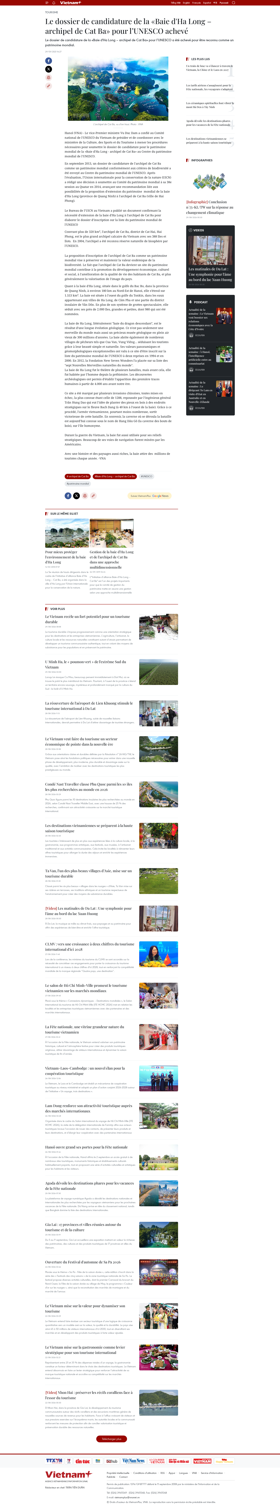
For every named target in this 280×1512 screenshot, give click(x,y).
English (186, 2)
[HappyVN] (224, 1461)
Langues (183, 1472)
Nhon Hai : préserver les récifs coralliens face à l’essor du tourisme (89, 1395)
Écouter (199, 335)
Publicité (111, 1476)
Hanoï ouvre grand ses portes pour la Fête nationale (86, 1147)
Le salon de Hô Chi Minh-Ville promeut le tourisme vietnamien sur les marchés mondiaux (86, 988)
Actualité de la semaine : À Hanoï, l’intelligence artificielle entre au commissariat (200, 355)
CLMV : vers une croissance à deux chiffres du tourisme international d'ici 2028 (89, 947)
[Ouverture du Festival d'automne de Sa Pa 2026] (158, 1272)
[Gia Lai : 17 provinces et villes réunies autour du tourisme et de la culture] (158, 1235)
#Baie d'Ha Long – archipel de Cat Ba (115, 476)
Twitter (48, 69)
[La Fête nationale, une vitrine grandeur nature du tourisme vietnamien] (158, 1037)
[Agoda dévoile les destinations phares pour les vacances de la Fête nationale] (158, 1193)
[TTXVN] (54, 1461)
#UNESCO (146, 476)
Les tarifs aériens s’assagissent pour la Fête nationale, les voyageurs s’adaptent (209, 87)
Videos (198, 230)
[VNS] (134, 1461)
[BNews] (98, 1461)
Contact (123, 1476)
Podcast (201, 302)
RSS (163, 1472)
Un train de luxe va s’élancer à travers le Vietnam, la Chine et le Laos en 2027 (209, 67)
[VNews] (69, 1461)
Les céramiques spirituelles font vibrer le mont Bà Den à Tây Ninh (210, 105)
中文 (215, 3)
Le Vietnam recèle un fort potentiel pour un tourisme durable (87, 619)
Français (196, 2)
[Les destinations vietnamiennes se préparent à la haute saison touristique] (158, 836)
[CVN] (157, 1461)
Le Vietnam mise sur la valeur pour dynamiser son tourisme (85, 1308)
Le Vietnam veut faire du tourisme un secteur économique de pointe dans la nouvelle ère (81, 741)
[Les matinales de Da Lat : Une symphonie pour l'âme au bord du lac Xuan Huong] (158, 918)
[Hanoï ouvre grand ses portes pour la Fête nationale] (158, 1157)
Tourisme (51, 12)
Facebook (48, 60)
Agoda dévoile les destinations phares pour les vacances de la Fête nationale (89, 1186)
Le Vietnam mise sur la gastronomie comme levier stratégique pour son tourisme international (85, 1350)
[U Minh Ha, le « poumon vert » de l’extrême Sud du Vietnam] (158, 672)
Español (207, 2)
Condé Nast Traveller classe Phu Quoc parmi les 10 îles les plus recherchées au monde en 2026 (88, 787)
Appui (172, 1472)
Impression (48, 77)
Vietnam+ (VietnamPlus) (71, 2)
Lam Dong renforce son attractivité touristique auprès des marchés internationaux (88, 1108)
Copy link (48, 86)
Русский (224, 3)
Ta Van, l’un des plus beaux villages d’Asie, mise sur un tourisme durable (88, 873)
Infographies (202, 160)
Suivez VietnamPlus (141, 495)
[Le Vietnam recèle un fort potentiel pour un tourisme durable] (158, 627)
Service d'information (212, 1472)
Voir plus (57, 609)
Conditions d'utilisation (145, 1472)
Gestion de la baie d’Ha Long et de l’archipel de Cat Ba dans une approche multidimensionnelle (112, 559)
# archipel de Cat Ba (78, 476)
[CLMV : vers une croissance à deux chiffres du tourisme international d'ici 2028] (158, 954)
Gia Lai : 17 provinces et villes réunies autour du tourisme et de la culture (83, 1227)
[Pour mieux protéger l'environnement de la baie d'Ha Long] (67, 533)
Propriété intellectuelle (118, 1472)
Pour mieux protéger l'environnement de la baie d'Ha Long (65, 556)
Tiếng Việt (176, 2)
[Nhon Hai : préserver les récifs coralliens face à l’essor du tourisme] (158, 1403)
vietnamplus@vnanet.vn (127, 1497)
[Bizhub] (112, 1461)
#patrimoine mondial (78, 483)
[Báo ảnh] (202, 1461)
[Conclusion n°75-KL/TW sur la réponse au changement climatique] (210, 181)
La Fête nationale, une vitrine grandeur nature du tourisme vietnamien (84, 1029)
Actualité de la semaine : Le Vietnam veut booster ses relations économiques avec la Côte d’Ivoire (201, 319)
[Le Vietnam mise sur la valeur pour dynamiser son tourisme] (158, 1316)
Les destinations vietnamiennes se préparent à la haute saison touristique (89, 828)
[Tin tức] (83, 1461)
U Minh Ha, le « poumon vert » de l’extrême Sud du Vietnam (85, 664)
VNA (194, 1472)
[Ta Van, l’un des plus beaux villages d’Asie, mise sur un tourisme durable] (158, 881)
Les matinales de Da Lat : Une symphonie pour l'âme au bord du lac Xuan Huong (88, 911)
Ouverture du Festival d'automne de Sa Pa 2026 (83, 1261)
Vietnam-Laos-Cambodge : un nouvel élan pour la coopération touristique (85, 1071)
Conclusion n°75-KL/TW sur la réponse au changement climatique (209, 207)
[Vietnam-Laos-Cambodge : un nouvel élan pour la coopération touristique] (158, 1078)
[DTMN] (179, 1461)
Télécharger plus (111, 1439)
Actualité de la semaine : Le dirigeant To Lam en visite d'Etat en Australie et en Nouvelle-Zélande (200, 392)
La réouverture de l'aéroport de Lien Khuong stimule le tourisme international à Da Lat (89, 706)
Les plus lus (200, 59)
